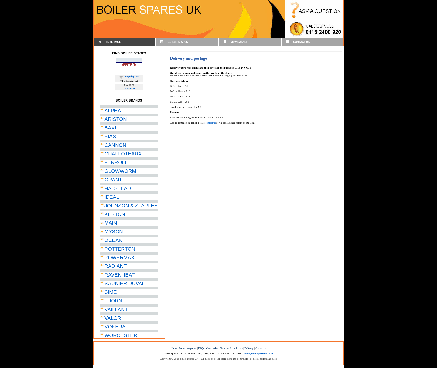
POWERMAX (119, 257)
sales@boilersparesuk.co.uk (259, 353)
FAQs (201, 348)
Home (174, 348)
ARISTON (115, 119)
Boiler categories (187, 348)
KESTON (114, 214)
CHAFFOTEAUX (123, 154)
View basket (212, 348)
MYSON (113, 231)
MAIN (110, 223)
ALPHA (112, 110)
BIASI (110, 136)
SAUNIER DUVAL (124, 283)
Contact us (260, 348)
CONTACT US (301, 42)
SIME (110, 292)
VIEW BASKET (239, 42)
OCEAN (113, 240)
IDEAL (111, 197)
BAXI (110, 128)
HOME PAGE (113, 42)
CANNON (115, 145)
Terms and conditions (231, 348)
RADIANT (115, 266)
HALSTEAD (117, 188)
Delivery (249, 348)
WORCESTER (120, 335)
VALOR (112, 318)
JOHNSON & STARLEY (131, 205)
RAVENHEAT (119, 275)
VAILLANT (116, 309)
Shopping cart (131, 76)
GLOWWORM (120, 171)
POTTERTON (119, 249)
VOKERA (115, 327)
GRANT (113, 180)
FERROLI (115, 162)
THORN (113, 301)
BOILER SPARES (178, 42)
